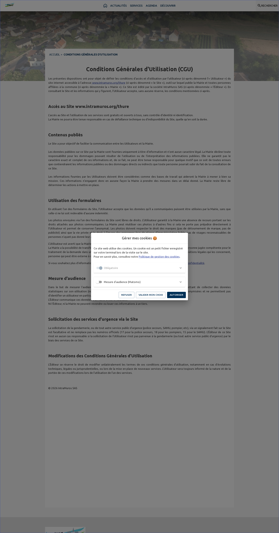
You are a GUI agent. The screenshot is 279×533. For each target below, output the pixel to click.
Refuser (126, 294)
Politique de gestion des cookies (159, 256)
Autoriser (176, 294)
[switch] (97, 282)
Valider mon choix (151, 294)
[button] (139, 268)
